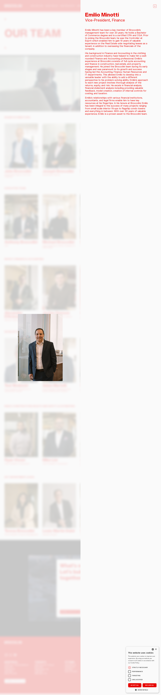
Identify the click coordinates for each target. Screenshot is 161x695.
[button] (142, 690)
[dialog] (142, 670)
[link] (155, 6)
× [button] (156, 649)
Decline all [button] (149, 685)
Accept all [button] (135, 685)
